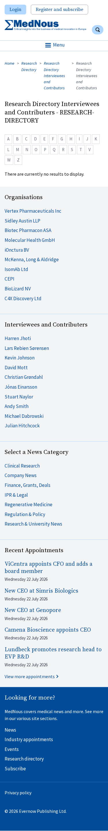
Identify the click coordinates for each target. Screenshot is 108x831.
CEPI (9, 279)
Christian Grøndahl (24, 377)
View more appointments (30, 676)
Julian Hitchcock (22, 425)
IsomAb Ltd (16, 269)
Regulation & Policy (25, 514)
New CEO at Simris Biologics (41, 591)
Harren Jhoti (18, 338)
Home (9, 63)
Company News (21, 475)
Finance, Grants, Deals (27, 485)
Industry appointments (29, 739)
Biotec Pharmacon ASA (28, 230)
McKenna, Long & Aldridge (32, 259)
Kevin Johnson (20, 358)
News (10, 730)
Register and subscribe (59, 9)
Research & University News (33, 524)
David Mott (16, 367)
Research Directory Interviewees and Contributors (54, 75)
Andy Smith (17, 406)
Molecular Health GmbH (30, 240)
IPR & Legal (16, 495)
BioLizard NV (18, 288)
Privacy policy (18, 792)
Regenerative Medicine (28, 504)
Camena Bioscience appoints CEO (48, 630)
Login (15, 9)
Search (97, 29)
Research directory (24, 759)
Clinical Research (22, 466)
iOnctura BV (17, 250)
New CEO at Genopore (33, 610)
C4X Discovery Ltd (23, 298)
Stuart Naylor (19, 397)
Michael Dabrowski (24, 416)
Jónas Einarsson (21, 387)
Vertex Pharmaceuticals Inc (33, 211)
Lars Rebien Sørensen (27, 348)
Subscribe (15, 768)
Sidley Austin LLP (22, 221)
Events (12, 749)
